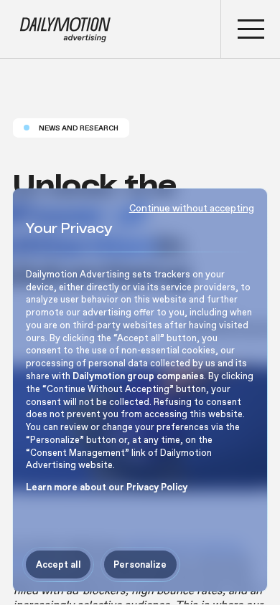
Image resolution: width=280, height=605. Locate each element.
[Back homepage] (110, 29)
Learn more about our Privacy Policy (106, 487)
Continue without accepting (191, 208)
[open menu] (250, 29)
